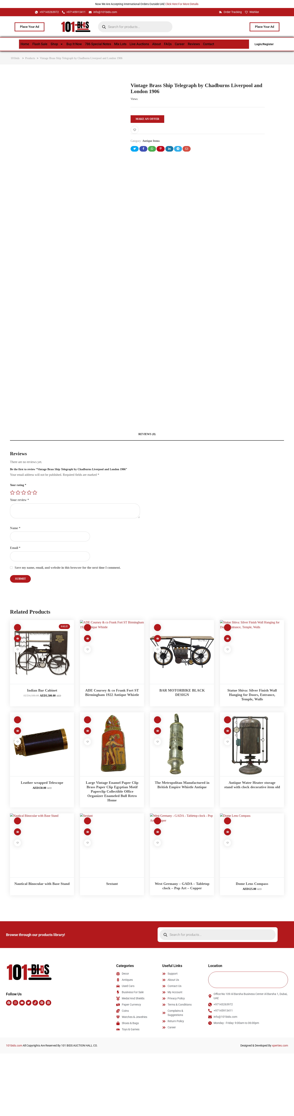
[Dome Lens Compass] (252, 845)
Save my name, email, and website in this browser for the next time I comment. (68, 567)
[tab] (147, 434)
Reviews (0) (147, 434)
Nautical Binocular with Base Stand (42, 884)
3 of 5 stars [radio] (23, 492)
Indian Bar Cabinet (42, 690)
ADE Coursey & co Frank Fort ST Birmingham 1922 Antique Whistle (112, 692)
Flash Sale (39, 44)
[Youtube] (22, 1003)
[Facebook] (9, 1003)
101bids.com (14, 1045)
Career (180, 44)
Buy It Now (74, 44)
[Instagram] (15, 1003)
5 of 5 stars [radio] (34, 492)
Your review (19, 500)
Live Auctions (139, 44)
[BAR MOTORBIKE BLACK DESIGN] (182, 652)
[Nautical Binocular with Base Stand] (42, 845)
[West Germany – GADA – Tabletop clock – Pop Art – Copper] (182, 845)
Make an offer (147, 118)
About (156, 44)
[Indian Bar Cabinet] (42, 652)
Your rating (18, 485)
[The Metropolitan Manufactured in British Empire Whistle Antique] (182, 744)
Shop (54, 44)
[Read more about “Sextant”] (87, 831)
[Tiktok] (35, 1003)
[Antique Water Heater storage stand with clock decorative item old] (252, 744)
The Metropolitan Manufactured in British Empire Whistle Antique (182, 785)
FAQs (168, 44)
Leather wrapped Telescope (42, 783)
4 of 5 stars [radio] (29, 492)
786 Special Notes (98, 44)
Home (25, 44)
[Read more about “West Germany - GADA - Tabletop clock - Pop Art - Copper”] (157, 831)
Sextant (112, 884)
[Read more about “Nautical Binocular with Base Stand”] (17, 831)
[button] (17, 638)
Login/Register (264, 44)
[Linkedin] (48, 1003)
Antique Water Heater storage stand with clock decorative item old (252, 785)
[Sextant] (112, 845)
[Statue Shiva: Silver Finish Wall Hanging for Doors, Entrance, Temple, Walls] (252, 652)
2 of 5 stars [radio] (18, 492)
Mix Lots (120, 44)
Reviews (194, 44)
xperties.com (280, 1045)
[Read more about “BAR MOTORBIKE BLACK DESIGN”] (157, 638)
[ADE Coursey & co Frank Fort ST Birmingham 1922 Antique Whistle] (112, 652)
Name (15, 528)
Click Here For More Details (182, 4)
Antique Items (151, 140)
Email (15, 548)
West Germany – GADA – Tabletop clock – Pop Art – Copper (182, 886)
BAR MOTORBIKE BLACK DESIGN (182, 692)
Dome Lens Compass (252, 884)
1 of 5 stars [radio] (12, 492)
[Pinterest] (42, 1003)
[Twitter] (28, 1003)
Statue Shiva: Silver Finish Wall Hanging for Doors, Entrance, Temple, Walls (252, 694)
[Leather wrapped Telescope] (42, 744)
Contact (208, 44)
